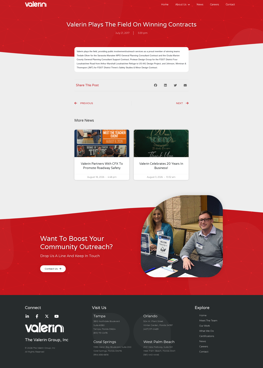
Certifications (206, 336)
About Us (180, 4)
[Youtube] (56, 316)
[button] (155, 85)
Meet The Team (208, 320)
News (200, 4)
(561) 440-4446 (151, 354)
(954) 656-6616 (101, 354)
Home (164, 4)
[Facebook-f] (37, 316)
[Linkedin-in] (27, 316)
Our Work (204, 325)
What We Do (206, 330)
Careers (214, 4)
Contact (230, 4)
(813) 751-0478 (100, 332)
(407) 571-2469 (150, 329)
